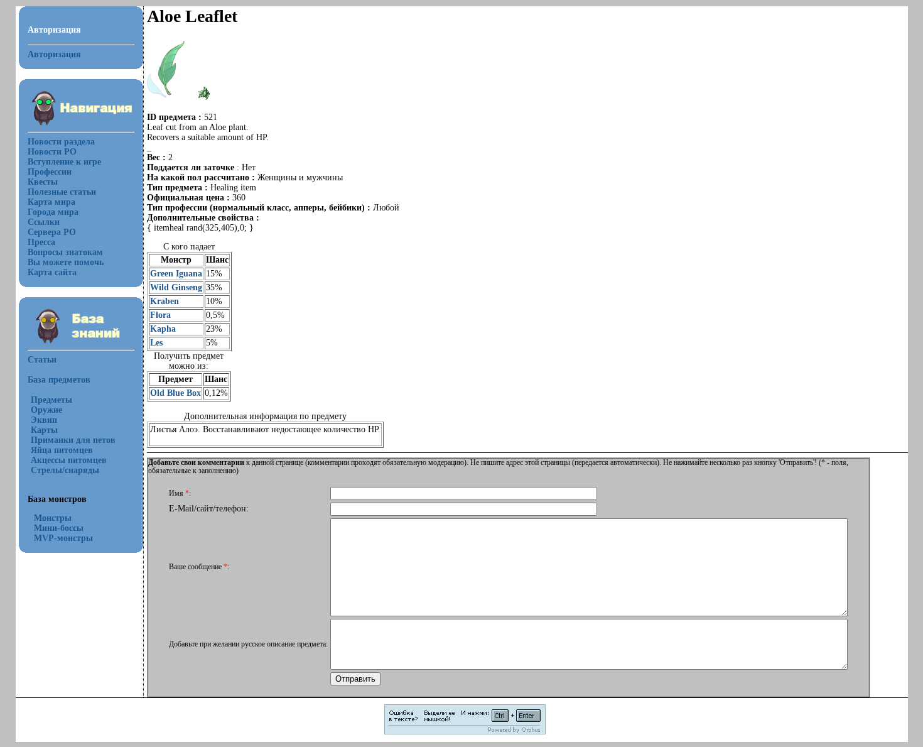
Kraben (164, 301)
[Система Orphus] (465, 732)
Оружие (46, 410)
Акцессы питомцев (69, 460)
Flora (160, 315)
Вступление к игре (64, 161)
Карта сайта (52, 272)
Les (156, 342)
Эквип (44, 420)
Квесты (43, 182)
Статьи (42, 359)
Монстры (53, 518)
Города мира (53, 212)
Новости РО (52, 151)
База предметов (59, 379)
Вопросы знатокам (65, 252)
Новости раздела (61, 141)
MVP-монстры (63, 538)
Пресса (41, 242)
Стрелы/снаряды (65, 470)
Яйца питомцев (62, 450)
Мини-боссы (59, 528)
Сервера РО (52, 232)
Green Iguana (176, 273)
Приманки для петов (73, 440)
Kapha (163, 329)
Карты (44, 430)
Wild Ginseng (176, 287)
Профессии (50, 172)
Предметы (51, 400)
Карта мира (51, 202)
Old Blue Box (175, 393)
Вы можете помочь (66, 262)
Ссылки (44, 222)
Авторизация (54, 54)
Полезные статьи (62, 192)
